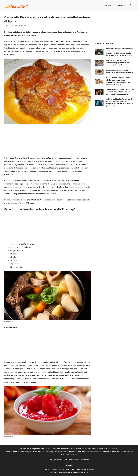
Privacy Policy (73, 472)
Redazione (63, 472)
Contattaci (85, 460)
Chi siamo (53, 472)
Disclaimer (84, 472)
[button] (131, 5)
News (120, 5)
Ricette (108, 5)
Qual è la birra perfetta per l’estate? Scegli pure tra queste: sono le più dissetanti (118, 62)
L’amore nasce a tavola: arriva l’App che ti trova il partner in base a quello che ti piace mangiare (120, 92)
